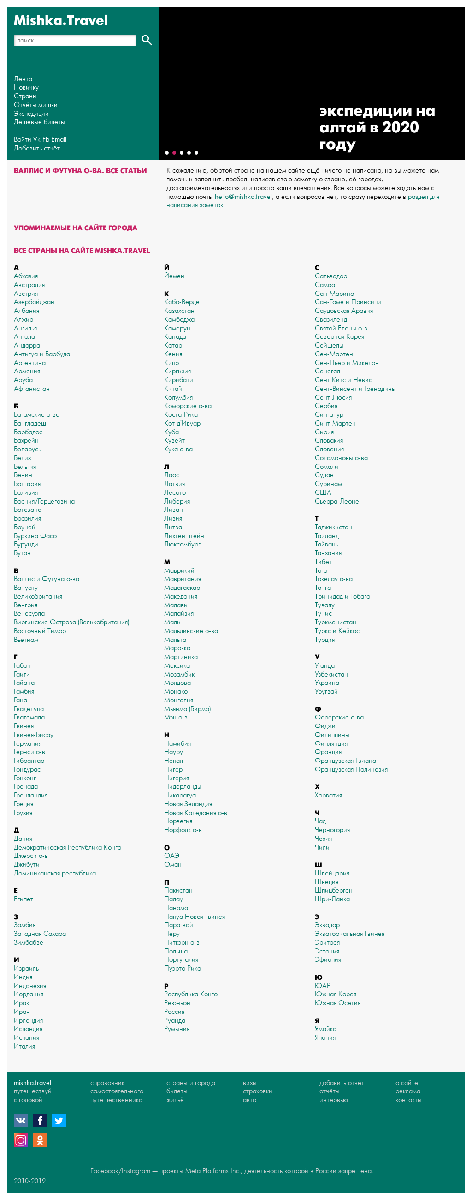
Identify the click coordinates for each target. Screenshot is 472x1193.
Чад (320, 821)
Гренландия (30, 795)
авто (249, 1100)
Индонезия (30, 986)
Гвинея (24, 726)
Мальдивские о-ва (191, 631)
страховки (257, 1091)
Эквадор (327, 925)
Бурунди (26, 544)
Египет (23, 899)
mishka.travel (32, 1083)
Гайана (24, 682)
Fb (45, 139)
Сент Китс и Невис (343, 380)
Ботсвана (27, 509)
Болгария (27, 484)
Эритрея (327, 942)
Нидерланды (182, 786)
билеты (177, 1091)
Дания (23, 838)
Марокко (177, 648)
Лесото (175, 492)
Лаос (171, 475)
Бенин (23, 475)
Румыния (176, 1029)
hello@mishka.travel (243, 196)
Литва (173, 527)
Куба (171, 432)
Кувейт (174, 440)
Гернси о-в (29, 752)
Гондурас (27, 769)
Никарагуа (180, 795)
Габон (22, 665)
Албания (26, 310)
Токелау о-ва (334, 579)
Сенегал (327, 371)
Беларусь (27, 449)
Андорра (27, 345)
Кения (173, 354)
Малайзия (179, 613)
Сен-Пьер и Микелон (347, 363)
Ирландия (28, 1020)
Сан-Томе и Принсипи (348, 302)
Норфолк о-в (183, 830)
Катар (173, 345)
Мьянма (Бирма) (187, 709)
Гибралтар (29, 760)
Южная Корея (335, 994)
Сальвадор (331, 276)
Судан (324, 475)
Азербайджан (34, 302)
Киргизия (177, 371)
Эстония (327, 951)
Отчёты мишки (36, 105)
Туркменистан (335, 622)
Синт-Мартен (335, 423)
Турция (325, 639)
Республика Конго (191, 994)
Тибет (323, 562)
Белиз (22, 458)
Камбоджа (179, 319)
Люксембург (182, 544)
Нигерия (176, 778)
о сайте (406, 1083)
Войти (22, 139)
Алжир (23, 319)
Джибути (27, 864)
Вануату (26, 587)
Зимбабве (28, 942)
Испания (26, 1037)
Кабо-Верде (182, 302)
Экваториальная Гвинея (349, 933)
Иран (22, 1011)
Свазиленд (331, 319)
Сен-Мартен (334, 354)
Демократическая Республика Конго (67, 847)
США (323, 492)
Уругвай (326, 691)
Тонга (323, 587)
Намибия (177, 743)
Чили (322, 847)
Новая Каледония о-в (195, 813)
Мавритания (182, 579)
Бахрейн (26, 440)
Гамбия (24, 691)
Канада (175, 336)
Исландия (28, 1029)
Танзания (328, 553)
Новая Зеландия (188, 804)
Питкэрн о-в (182, 942)
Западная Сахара (40, 933)
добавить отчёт (341, 1083)
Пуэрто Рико (182, 968)
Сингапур (329, 414)
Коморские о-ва (188, 406)
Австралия (29, 285)
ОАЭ (171, 855)
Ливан (173, 509)
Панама (176, 908)
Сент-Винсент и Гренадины (355, 388)
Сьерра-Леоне (337, 501)
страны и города (190, 1083)
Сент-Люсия (333, 397)
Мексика (177, 665)
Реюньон (177, 1003)
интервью (333, 1100)
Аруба (23, 380)
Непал (173, 760)
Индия (23, 977)
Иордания (28, 994)
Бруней (24, 527)
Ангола (24, 336)
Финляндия (331, 743)
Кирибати (178, 380)
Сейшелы (329, 345)
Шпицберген (334, 890)
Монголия (178, 700)
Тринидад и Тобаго (342, 596)
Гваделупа (29, 709)
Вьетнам (26, 639)
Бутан (22, 553)
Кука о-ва (178, 449)
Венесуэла (29, 613)
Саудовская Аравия (344, 310)
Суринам (328, 484)
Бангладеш (30, 423)
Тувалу (325, 605)
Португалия (181, 959)
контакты (408, 1100)
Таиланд (327, 536)
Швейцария (332, 873)
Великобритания (38, 596)
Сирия (324, 432)
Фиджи (325, 726)
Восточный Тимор (40, 631)
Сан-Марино (334, 293)
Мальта (175, 639)
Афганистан (32, 388)
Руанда (174, 1020)
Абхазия (26, 276)
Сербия (326, 406)
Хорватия (328, 795)
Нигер (173, 769)
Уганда (325, 665)
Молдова (177, 682)
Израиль (26, 968)
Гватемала (29, 717)
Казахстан (179, 310)
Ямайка (325, 1029)
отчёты (329, 1091)
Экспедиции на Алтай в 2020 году (377, 128)
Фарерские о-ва (339, 717)
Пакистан (178, 890)
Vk (37, 139)
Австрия (26, 293)
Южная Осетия (337, 1003)
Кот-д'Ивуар (182, 423)
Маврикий (179, 570)
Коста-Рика (181, 414)
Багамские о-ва (36, 414)
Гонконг (25, 778)
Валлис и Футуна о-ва (46, 579)
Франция (328, 752)
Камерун (177, 328)
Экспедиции (31, 113)
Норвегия (178, 821)
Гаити (22, 674)
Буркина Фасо (35, 536)
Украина (327, 682)
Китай (173, 388)
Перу (172, 933)
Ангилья (25, 328)
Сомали (326, 466)
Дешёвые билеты (39, 122)
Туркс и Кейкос (337, 631)
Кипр (171, 363)
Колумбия (178, 397)
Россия (174, 1011)
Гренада (26, 786)
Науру (173, 752)
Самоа (325, 285)
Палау (173, 899)
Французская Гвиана (345, 760)
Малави (176, 605)
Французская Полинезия (351, 769)
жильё (175, 1100)
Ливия (173, 518)
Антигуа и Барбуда (42, 354)
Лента (23, 79)
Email (58, 139)
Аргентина (30, 363)
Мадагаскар (182, 587)
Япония (325, 1037)
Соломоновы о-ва (341, 458)
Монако (176, 691)
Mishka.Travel (61, 21)
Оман (173, 864)
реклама (407, 1091)
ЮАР (322, 986)
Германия (27, 743)
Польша (176, 951)
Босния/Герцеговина (44, 501)
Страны (25, 96)
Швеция (326, 882)
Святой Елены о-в (341, 328)
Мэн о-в (176, 717)
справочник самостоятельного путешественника (116, 1092)
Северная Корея (339, 336)
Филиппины (332, 735)
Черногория (332, 830)
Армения (27, 371)
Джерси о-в (31, 855)
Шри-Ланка (332, 899)
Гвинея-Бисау (33, 735)
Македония (180, 596)
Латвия (174, 484)
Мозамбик (179, 674)
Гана (20, 700)
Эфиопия (328, 959)
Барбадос (28, 432)
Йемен (174, 276)
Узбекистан (331, 674)
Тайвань (326, 544)
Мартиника (181, 657)
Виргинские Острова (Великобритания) (71, 622)
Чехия (323, 838)
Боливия (26, 492)
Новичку (26, 87)
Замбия (24, 925)
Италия (24, 1046)
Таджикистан (333, 527)
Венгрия (25, 605)
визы (250, 1083)
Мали (172, 622)
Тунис (323, 613)
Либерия (177, 501)
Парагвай (178, 925)
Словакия (329, 440)
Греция (23, 804)
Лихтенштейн (184, 536)
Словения (329, 449)
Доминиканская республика (55, 873)
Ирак (21, 1003)
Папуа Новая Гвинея (194, 916)
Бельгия (25, 466)
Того (321, 570)
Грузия (23, 813)
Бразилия (27, 518)
